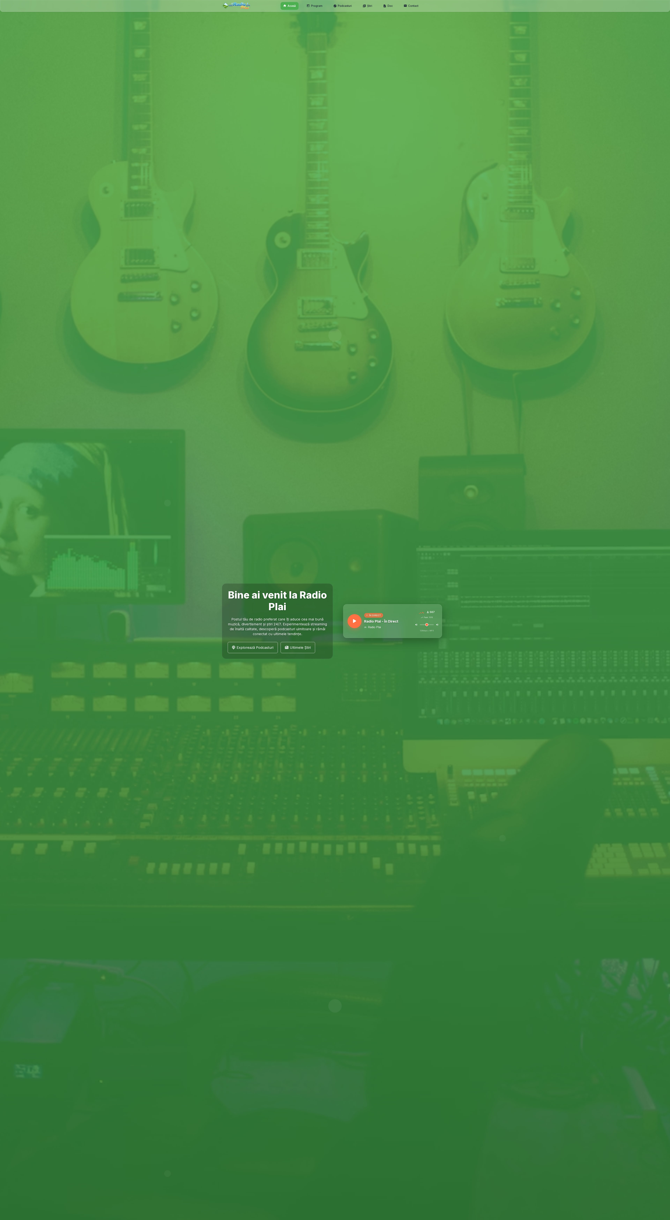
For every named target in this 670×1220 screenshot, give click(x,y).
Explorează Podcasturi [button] (255, 647)
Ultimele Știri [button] (300, 647)
